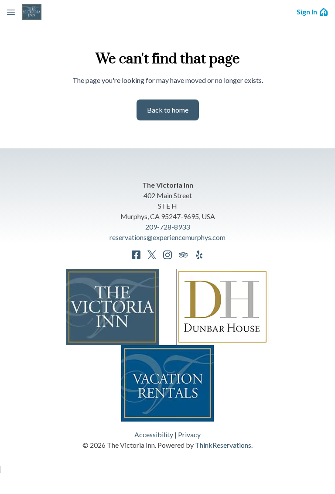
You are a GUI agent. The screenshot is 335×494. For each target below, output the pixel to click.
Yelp (199, 254)
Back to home (167, 110)
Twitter (151, 254)
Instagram (167, 254)
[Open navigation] (11, 12)
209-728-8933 (167, 227)
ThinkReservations (223, 445)
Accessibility (153, 434)
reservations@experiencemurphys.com (167, 237)
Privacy (189, 434)
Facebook (136, 254)
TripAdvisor (183, 254)
